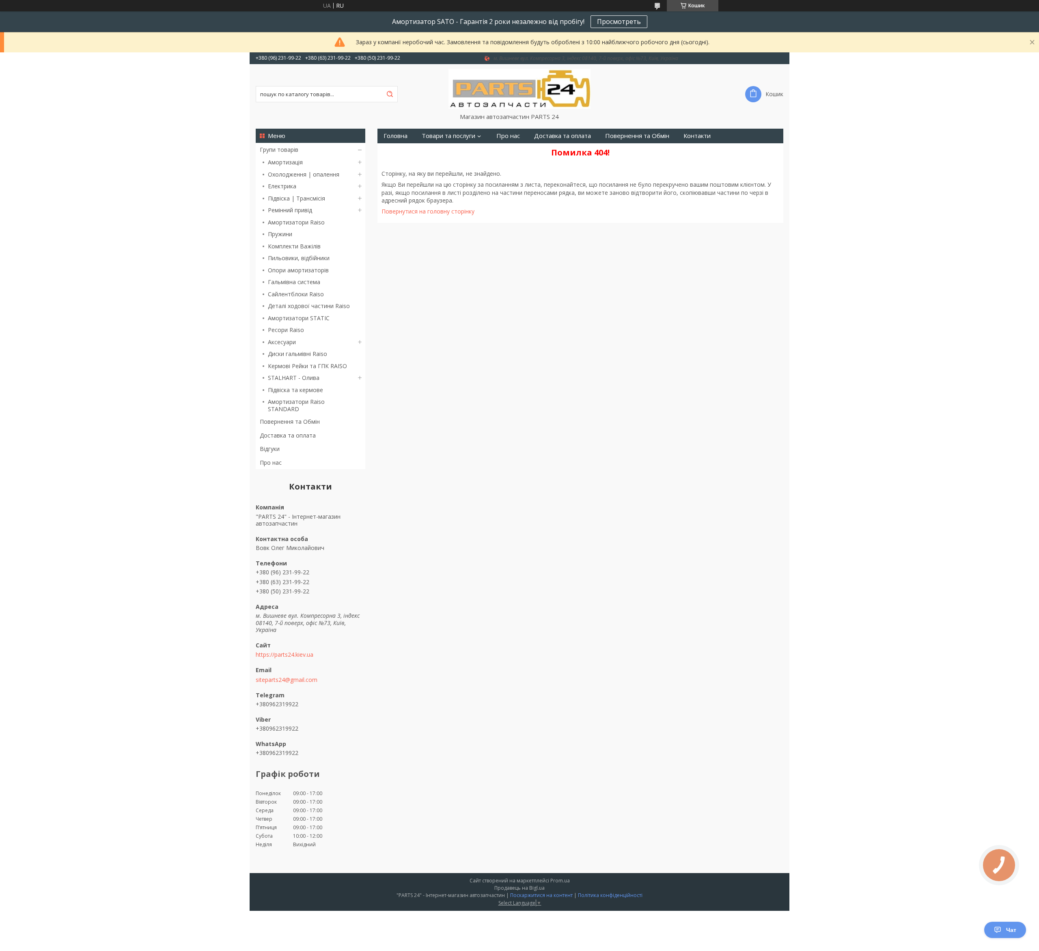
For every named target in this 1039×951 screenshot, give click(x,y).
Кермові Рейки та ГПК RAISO (307, 366)
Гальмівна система (294, 282)
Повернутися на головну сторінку (428, 211)
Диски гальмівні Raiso (297, 354)
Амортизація (285, 162)
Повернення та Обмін (290, 421)
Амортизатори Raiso (296, 222)
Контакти (697, 136)
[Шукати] (390, 94)
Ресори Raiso (286, 330)
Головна (395, 136)
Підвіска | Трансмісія (296, 198)
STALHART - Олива (293, 378)
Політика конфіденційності (610, 895)
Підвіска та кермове (295, 390)
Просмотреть (619, 21)
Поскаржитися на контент (541, 895)
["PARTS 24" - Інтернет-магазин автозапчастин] (519, 88)
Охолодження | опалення (303, 174)
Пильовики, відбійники (299, 258)
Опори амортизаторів (298, 270)
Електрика (282, 186)
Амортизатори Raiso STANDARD (296, 405)
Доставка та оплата (288, 435)
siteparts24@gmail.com (286, 680)
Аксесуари (282, 342)
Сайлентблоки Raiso (296, 294)
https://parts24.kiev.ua (284, 654)
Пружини (280, 234)
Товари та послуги (448, 136)
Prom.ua (560, 880)
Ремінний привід (290, 210)
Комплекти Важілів (294, 246)
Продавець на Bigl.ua (519, 887)
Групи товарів (279, 149)
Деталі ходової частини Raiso (309, 306)
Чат (1011, 930)
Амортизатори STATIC (299, 318)
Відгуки (270, 449)
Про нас (271, 462)
